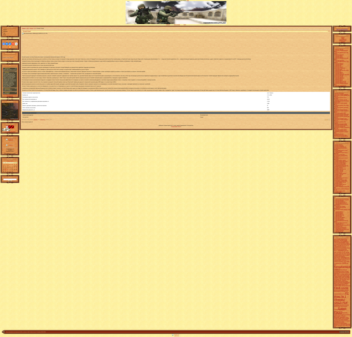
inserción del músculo (339, 272)
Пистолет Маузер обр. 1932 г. (342, 70)
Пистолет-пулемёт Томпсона (341, 94)
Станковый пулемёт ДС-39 (341, 181)
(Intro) (337, 269)
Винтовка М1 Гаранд (340, 217)
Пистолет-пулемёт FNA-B (341, 130)
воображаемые (340, 290)
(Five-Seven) (337, 321)
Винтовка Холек (339, 212)
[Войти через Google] (16, 43)
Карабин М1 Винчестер (340, 227)
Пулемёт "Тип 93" (339, 171)
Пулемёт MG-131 (339, 185)
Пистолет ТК (338, 65)
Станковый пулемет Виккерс (341, 165)
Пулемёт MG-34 (338, 172)
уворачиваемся (337, 291)
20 (5, 169)
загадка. (347, 274)
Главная (168, 24)
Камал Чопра (343, 261)
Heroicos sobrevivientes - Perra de (342, 315)
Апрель (31, 28)
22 (10, 169)
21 (7, 169)
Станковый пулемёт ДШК (341, 179)
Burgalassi (337, 305)
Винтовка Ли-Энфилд (340, 206)
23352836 (341, 250)
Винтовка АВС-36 (339, 213)
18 (16, 167)
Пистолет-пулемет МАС (340, 112)
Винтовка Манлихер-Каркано (342, 199)
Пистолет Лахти (339, 80)
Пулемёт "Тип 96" (339, 174)
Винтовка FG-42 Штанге (341, 228)
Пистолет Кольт (338, 55)
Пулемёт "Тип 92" (339, 170)
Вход (185, 24)
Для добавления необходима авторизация (10, 95)
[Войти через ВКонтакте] (6, 44)
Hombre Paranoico (338, 282)
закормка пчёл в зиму (343, 325)
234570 (338, 244)
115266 (344, 288)
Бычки (335, 290)
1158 (344, 263)
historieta (347, 272)
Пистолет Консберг (339, 60)
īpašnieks (347, 318)
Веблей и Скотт (342, 40)
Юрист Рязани (345, 271)
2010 (28, 28)
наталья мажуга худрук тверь (341, 281)
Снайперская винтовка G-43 (342, 229)
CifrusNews (336, 240)
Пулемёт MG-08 (338, 144)
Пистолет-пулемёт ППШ (341, 123)
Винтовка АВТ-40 (339, 223)
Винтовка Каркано (339, 219)
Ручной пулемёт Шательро (341, 161)
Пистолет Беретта (339, 73)
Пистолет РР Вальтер (340, 67)
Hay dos (338, 319)
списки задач (340, 275)
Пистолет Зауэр (339, 78)
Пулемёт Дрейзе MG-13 (340, 146)
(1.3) (343, 252)
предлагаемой (346, 276)
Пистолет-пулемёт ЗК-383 (341, 99)
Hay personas (340, 283)
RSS (188, 0)
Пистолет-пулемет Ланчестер (342, 114)
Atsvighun (35, 119)
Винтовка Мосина (339, 200)
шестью (347, 290)
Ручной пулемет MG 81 (340, 184)
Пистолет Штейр (339, 56)
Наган (342, 38)
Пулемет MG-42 (338, 183)
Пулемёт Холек (338, 178)
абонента (343, 284)
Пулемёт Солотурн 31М (340, 168)
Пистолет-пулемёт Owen (340, 129)
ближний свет (337, 320)
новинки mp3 (337, 261)
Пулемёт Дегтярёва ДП (340, 164)
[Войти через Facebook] (10, 44)
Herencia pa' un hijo (346, 285)
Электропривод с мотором (340, 260)
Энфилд (343, 41)
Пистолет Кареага (339, 63)
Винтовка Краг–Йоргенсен (341, 222)
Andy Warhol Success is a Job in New (340, 323)
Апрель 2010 (10, 161)
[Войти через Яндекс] (13, 44)
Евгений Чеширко (339, 317)
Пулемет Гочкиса (339, 167)
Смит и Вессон (342, 39)
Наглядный (341, 314)
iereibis (345, 240)
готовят (342, 320)
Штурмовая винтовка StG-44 (341, 136)
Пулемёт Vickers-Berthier (340, 173)
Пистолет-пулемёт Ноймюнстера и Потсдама (340, 134)
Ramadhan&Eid (342, 266)
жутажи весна (341, 245)
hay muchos (347, 320)
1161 (348, 261)
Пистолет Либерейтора (340, 85)
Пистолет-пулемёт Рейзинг (341, 125)
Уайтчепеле (337, 257)
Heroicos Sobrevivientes (339, 322)
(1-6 (335, 319)
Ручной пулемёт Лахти (340, 162)
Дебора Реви (343, 279)
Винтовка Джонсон (339, 215)
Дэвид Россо (42, 119)
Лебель (343, 37)
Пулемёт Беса (338, 176)
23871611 (342, 240)
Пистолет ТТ (338, 71)
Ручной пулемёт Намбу (340, 160)
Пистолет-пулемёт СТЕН (341, 118)
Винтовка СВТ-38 (339, 218)
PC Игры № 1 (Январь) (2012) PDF (341, 298)
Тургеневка (344, 257)
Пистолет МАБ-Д (339, 72)
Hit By (335, 239)
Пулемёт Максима (339, 145)
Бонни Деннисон (345, 259)
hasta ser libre (346, 275)
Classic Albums (344, 319)
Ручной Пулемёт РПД (339, 190)
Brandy (337, 279)
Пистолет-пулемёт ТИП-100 (341, 115)
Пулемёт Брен (338, 175)
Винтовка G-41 (338, 226)
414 (345, 314)
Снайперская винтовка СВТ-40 (342, 224)
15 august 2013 (338, 263)
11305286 (344, 241)
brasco (335, 283)
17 (14, 167)
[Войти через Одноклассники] (10, 47)
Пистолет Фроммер (339, 77)
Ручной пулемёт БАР (340, 154)
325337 (339, 285)
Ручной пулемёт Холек (340, 163)
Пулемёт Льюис (338, 151)
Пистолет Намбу (339, 64)
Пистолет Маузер (339, 49)
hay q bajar (341, 274)
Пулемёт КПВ (337, 192)
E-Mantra (336, 277)
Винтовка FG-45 (339, 231)
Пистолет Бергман (339, 54)
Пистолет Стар (338, 69)
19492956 (343, 242)
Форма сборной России (342, 254)
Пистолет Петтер (339, 76)
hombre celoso (341, 318)
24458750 (336, 284)
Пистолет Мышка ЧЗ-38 (340, 82)
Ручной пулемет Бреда (340, 166)
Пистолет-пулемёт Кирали (341, 109)
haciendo (340, 276)
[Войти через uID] (3, 44)
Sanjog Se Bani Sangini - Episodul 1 (342, 279)
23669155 (346, 283)
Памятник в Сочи (338, 241)
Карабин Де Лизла (339, 230)
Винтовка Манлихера (340, 201)
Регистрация (177, 24)
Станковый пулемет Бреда (341, 177)
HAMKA (335, 276)
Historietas (347, 324)
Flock (337, 287)
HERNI (336, 325)
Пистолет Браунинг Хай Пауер (342, 74)
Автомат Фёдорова (339, 93)
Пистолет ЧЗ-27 (339, 66)
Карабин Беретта (339, 211)
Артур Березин (346, 282)
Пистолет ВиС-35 (339, 75)
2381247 (345, 247)
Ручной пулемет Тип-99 (340, 182)
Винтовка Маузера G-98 (341, 202)
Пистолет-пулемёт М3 (340, 126)
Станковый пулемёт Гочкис (341, 150)
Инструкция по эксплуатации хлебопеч (342, 256)
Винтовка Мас (338, 216)
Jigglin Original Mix (342, 239)
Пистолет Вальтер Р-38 (340, 81)
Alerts (340, 284)
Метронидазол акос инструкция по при (340, 247)
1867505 (336, 274)
